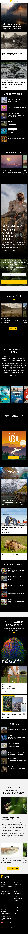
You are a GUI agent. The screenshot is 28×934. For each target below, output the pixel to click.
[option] (11, 165)
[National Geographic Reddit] (15, 916)
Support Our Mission (18, 898)
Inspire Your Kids (17, 889)
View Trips (5, 558)
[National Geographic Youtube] (18, 910)
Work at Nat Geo (4, 914)
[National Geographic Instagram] (15, 908)
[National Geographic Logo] (5, 877)
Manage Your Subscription (6, 913)
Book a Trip (16, 886)
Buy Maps (16, 888)
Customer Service (4, 909)
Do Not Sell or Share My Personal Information (5, 894)
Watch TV (16, 894)
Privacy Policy (3, 884)
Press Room (16, 901)
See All (14, 774)
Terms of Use (3, 882)
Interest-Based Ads (4, 889)
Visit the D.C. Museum (18, 893)
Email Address (5, 272)
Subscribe (6, 628)
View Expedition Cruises (9, 532)
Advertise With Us (17, 903)
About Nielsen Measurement (6, 891)
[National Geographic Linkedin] (15, 913)
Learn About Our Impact (18, 896)
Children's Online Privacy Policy (7, 888)
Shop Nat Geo (16, 891)
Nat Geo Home (17, 882)
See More (14, 145)
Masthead (16, 900)
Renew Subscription (5, 911)
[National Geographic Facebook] (18, 908)
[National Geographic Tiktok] (18, 913)
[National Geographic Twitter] (15, 910)
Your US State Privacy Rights (6, 886)
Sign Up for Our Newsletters (6, 916)
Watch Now (14, 375)
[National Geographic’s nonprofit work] (14, 818)
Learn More (5, 717)
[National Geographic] (14, 1)
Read (5, 58)
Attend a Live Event (17, 884)
